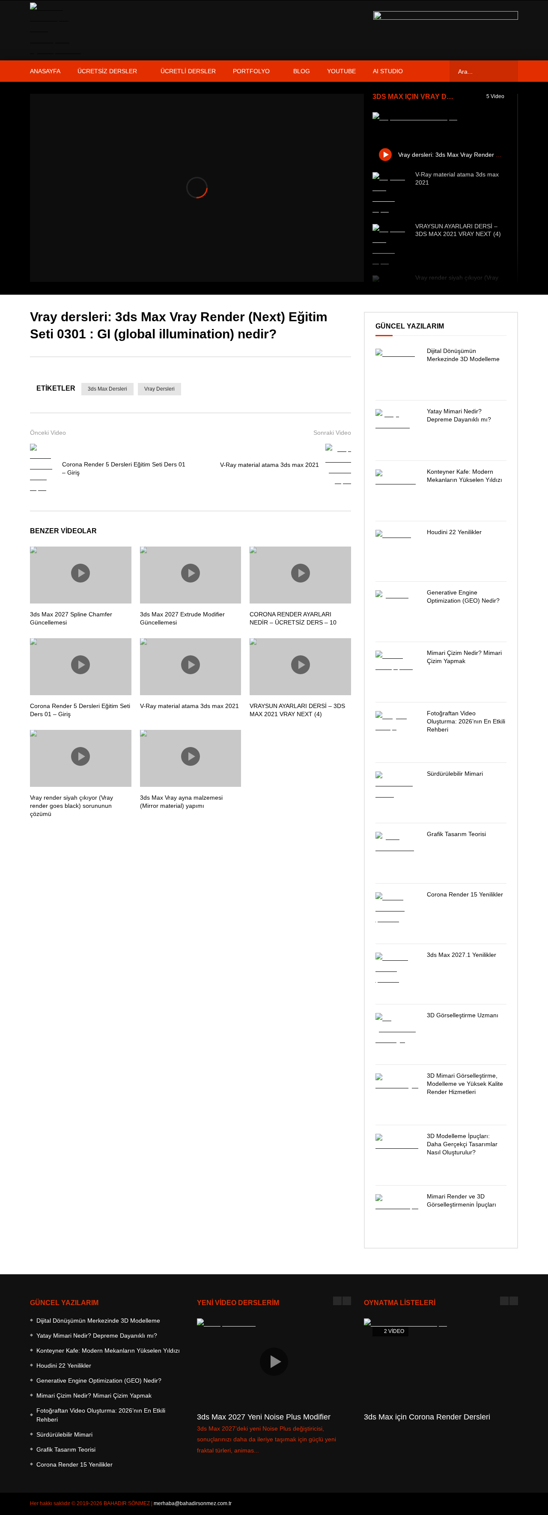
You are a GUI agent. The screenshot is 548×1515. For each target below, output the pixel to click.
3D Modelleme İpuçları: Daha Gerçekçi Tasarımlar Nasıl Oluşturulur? (462, 1144)
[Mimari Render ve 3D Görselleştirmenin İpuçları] (396, 1215)
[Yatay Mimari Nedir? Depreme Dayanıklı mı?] (396, 430)
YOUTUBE (341, 71)
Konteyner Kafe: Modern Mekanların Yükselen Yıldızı (108, 1350)
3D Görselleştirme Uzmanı (462, 1015)
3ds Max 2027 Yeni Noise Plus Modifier (264, 1417)
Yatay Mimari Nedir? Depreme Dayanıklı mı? (96, 1335)
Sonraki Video (332, 432)
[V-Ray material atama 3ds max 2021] (389, 193)
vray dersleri (159, 389)
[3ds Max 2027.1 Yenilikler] (396, 974)
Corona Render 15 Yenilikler (465, 894)
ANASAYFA (45, 71)
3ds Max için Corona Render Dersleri (427, 1417)
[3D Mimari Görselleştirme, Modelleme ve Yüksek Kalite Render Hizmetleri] (396, 1094)
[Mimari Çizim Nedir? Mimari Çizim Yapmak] (396, 672)
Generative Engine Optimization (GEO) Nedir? (98, 1380)
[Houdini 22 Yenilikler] (396, 551)
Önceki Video (48, 432)
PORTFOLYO (251, 71)
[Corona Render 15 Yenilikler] (396, 913)
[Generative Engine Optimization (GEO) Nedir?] (396, 611)
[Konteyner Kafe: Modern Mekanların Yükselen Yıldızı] (396, 490)
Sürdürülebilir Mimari (455, 773)
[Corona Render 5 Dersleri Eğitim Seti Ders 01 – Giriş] (43, 469)
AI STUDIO (388, 71)
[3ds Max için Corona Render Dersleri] (441, 1361)
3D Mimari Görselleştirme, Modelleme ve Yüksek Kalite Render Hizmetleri (465, 1083)
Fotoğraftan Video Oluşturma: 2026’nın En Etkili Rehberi (466, 721)
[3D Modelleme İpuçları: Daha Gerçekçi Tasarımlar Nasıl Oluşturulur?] (396, 1155)
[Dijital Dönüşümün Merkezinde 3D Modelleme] (396, 370)
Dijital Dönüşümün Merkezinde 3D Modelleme (98, 1320)
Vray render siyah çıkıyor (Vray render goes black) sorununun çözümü (71, 805)
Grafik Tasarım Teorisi (456, 834)
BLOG (301, 71)
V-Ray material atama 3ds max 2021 (269, 464)
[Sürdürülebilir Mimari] (396, 792)
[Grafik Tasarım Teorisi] (396, 853)
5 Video (496, 96)
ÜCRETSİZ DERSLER (107, 71)
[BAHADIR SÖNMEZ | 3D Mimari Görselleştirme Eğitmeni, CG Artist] (58, 30)
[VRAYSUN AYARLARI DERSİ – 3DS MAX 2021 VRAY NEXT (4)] (389, 245)
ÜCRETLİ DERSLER (188, 71)
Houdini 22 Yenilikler (454, 532)
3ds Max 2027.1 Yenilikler (461, 954)
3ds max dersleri (107, 389)
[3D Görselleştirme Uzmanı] (396, 1034)
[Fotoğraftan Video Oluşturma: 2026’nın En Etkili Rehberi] (396, 732)
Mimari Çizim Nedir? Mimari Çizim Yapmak (94, 1395)
